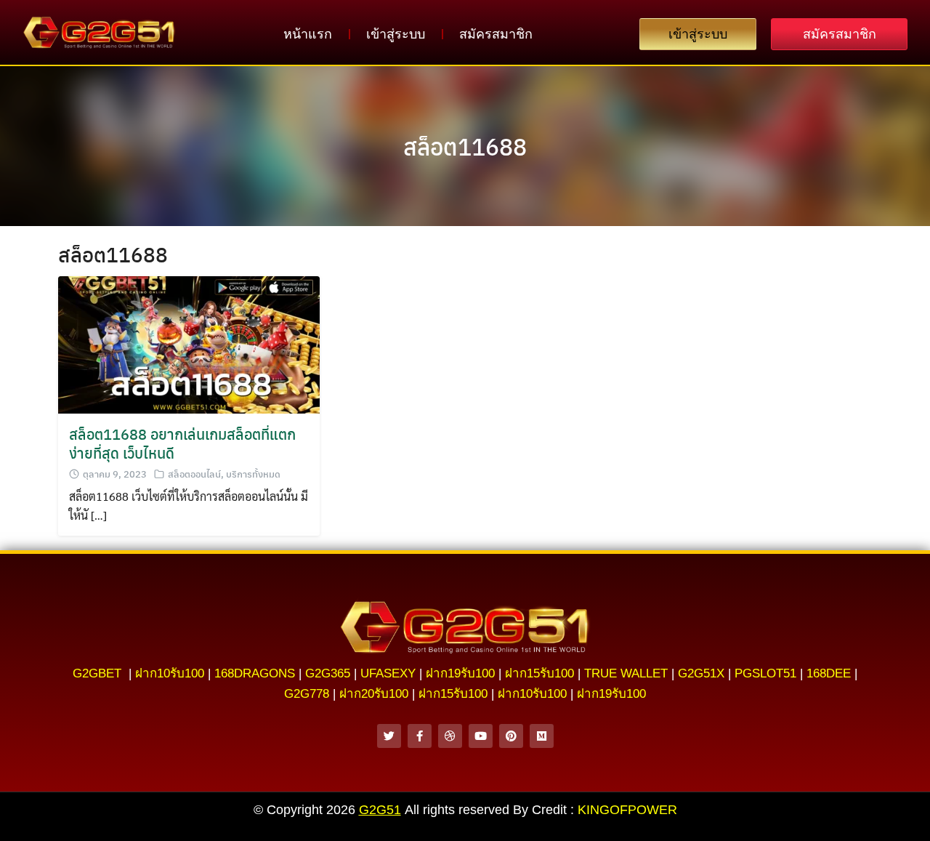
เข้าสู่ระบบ (395, 34)
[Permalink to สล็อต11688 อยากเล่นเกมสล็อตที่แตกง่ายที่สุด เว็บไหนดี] (189, 342)
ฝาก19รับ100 (460, 673)
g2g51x (701, 673)
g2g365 (327, 673)
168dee (828, 673)
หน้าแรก (307, 34)
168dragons (254, 673)
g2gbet (97, 673)
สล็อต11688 (465, 146)
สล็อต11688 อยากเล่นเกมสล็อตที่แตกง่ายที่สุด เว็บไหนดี (182, 443)
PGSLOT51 (765, 673)
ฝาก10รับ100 (169, 673)
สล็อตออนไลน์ (194, 473)
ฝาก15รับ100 (539, 673)
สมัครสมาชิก (496, 34)
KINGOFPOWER (627, 809)
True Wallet (626, 673)
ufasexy (388, 673)
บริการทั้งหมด (253, 473)
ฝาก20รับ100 (373, 694)
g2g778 (306, 694)
